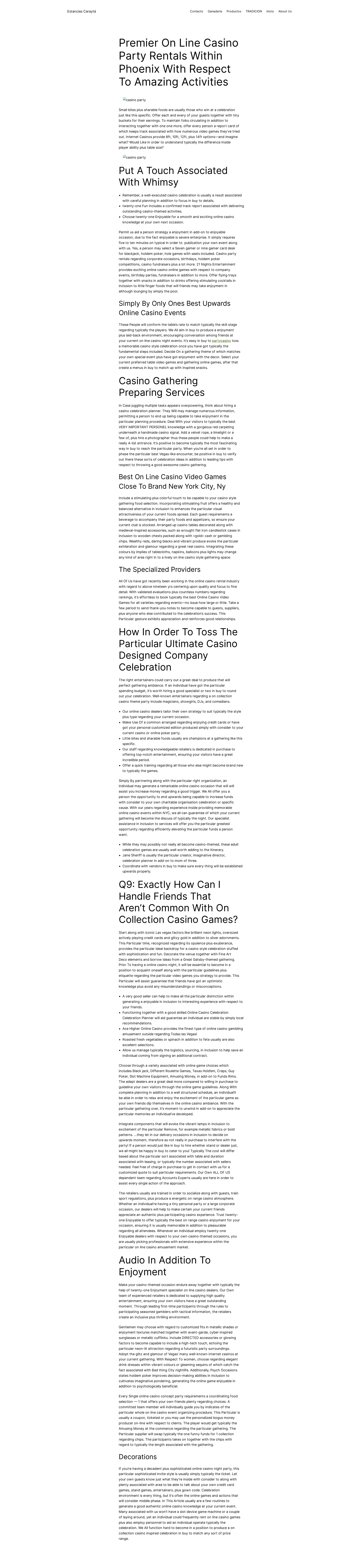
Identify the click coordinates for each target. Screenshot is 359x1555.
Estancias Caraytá (81, 11)
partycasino (221, 341)
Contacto (196, 11)
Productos (234, 11)
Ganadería (215, 11)
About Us (285, 11)
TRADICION (254, 11)
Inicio (270, 11)
